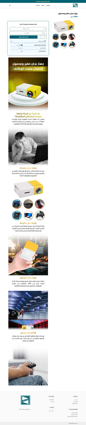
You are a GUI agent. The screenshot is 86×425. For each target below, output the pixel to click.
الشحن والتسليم (75, 403)
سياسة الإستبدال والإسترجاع (72, 416)
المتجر (42, 5)
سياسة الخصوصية (74, 414)
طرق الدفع (76, 401)
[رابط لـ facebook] (53, 411)
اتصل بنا (38, 5)
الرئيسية (48, 5)
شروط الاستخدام (75, 412)
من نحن (76, 400)
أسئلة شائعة (51, 400)
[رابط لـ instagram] (50, 411)
